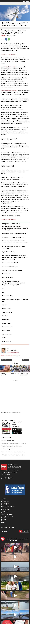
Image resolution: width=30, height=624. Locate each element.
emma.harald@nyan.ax (13, 352)
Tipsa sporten (4, 511)
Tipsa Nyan (25, 359)
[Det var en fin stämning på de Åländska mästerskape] (15, 556)
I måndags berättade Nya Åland (9, 67)
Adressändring (4, 508)
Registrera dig (15, 426)
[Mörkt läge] (27, 531)
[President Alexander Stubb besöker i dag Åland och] (15, 595)
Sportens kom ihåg (5, 509)
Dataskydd (11, 527)
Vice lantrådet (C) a (9, 91)
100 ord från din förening (7, 514)
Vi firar (2, 524)
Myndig (3, 513)
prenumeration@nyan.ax (15, 471)
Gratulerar (3, 517)
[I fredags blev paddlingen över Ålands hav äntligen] (15, 566)
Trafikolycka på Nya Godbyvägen (9, 449)
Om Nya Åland (4, 527)
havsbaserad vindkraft (9, 412)
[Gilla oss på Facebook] (15, 490)
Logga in (26, 1)
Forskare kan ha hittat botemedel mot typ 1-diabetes (14, 443)
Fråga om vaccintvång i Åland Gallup (5, 374)
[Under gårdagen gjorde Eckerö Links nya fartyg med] (15, 614)
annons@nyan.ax (16, 468)
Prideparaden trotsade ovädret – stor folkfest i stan (13, 452)
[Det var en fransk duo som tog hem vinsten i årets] (15, 605)
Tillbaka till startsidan (6, 359)
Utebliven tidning (5, 505)
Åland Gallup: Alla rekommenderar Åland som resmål (24, 374)
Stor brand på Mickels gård (8, 440)
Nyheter (3, 35)
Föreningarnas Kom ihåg (7, 516)
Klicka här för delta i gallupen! (8, 54)
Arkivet (14, 424)
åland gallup (17, 412)
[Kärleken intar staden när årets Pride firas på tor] (15, 547)
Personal (3, 500)
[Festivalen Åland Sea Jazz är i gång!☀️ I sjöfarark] (15, 576)
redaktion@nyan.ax (17, 466)
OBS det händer (5, 503)
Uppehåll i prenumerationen (7, 506)
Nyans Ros (3, 521)
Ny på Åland (4, 519)
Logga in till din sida (17, 422)
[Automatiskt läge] (20, 531)
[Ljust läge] (24, 531)
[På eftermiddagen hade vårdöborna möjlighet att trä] (15, 585)
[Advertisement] (15, 396)
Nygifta (3, 522)
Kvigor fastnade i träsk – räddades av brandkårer (13, 455)
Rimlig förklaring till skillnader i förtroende (15, 374)
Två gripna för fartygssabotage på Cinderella (12, 446)
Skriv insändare (5, 501)
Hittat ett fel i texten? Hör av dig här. (10, 355)
